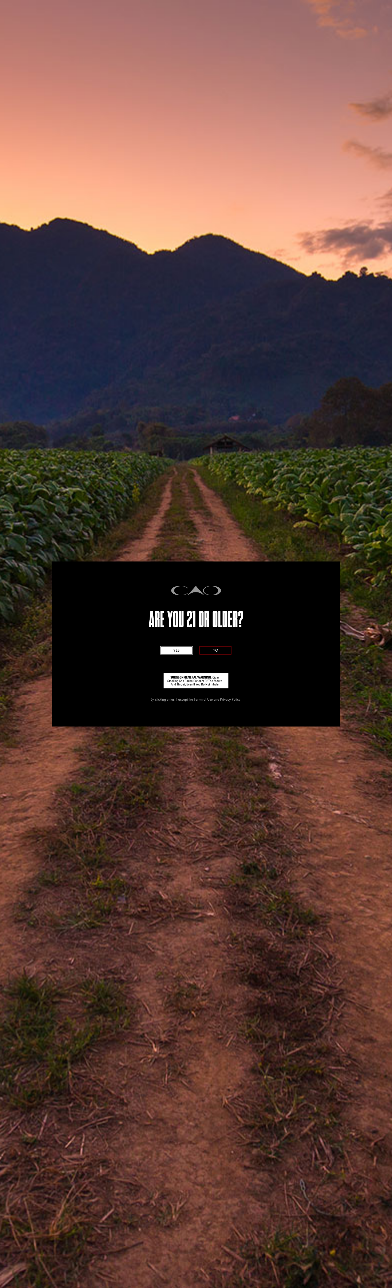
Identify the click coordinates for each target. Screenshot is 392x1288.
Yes (176, 650)
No (215, 650)
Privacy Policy (230, 699)
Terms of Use (203, 699)
